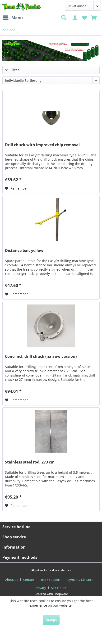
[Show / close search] (63, 18)
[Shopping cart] (94, 17)
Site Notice (58, 588)
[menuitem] (12, 18)
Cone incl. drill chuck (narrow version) (41, 356)
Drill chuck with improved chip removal (42, 144)
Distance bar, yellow (24, 250)
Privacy (41, 588)
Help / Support (50, 579)
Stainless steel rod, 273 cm (30, 462)
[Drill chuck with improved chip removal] (51, 114)
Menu (17, 17)
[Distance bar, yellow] (51, 219)
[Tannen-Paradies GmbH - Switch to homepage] (21, 6)
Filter (14, 70)
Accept (51, 619)
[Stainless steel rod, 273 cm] (51, 431)
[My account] (75, 17)
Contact (28, 579)
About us (11, 579)
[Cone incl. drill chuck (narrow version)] (51, 325)
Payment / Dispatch (79, 579)
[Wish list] (84, 17)
